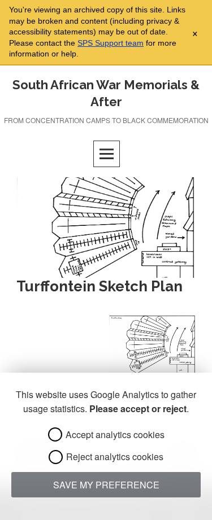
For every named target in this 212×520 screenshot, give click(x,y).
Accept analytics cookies (115, 434)
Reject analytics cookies (114, 456)
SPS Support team (110, 42)
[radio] (55, 434)
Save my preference (106, 484)
